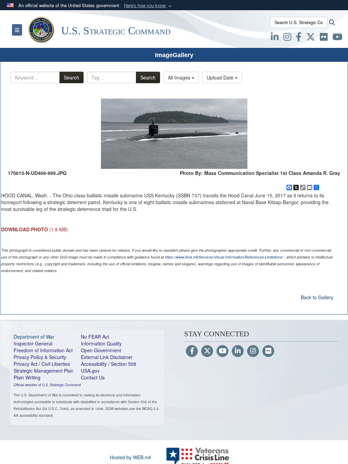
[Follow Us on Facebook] (192, 351)
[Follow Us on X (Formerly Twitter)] (207, 351)
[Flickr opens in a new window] (324, 38)
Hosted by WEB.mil (130, 457)
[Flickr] (268, 351)
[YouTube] (222, 351)
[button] (148, 5)
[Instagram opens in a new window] (287, 38)
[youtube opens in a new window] (337, 38)
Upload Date (221, 77)
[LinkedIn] (238, 351)
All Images (180, 77)
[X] (310, 38)
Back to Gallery (317, 297)
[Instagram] (253, 351)
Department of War (34, 336)
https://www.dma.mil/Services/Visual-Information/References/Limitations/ (224, 257)
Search (71, 77)
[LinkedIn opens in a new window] (275, 38)
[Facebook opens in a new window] (298, 38)
